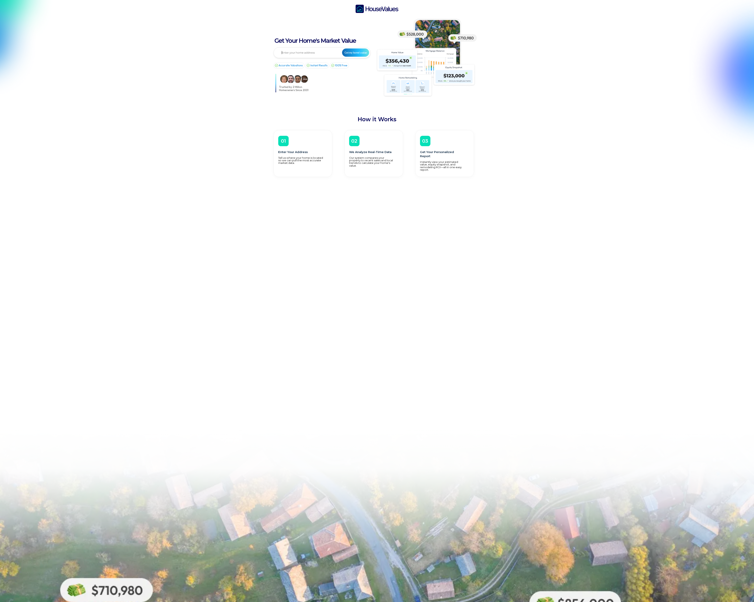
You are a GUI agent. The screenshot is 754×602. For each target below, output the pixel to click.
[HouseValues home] (377, 9)
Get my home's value (355, 52)
